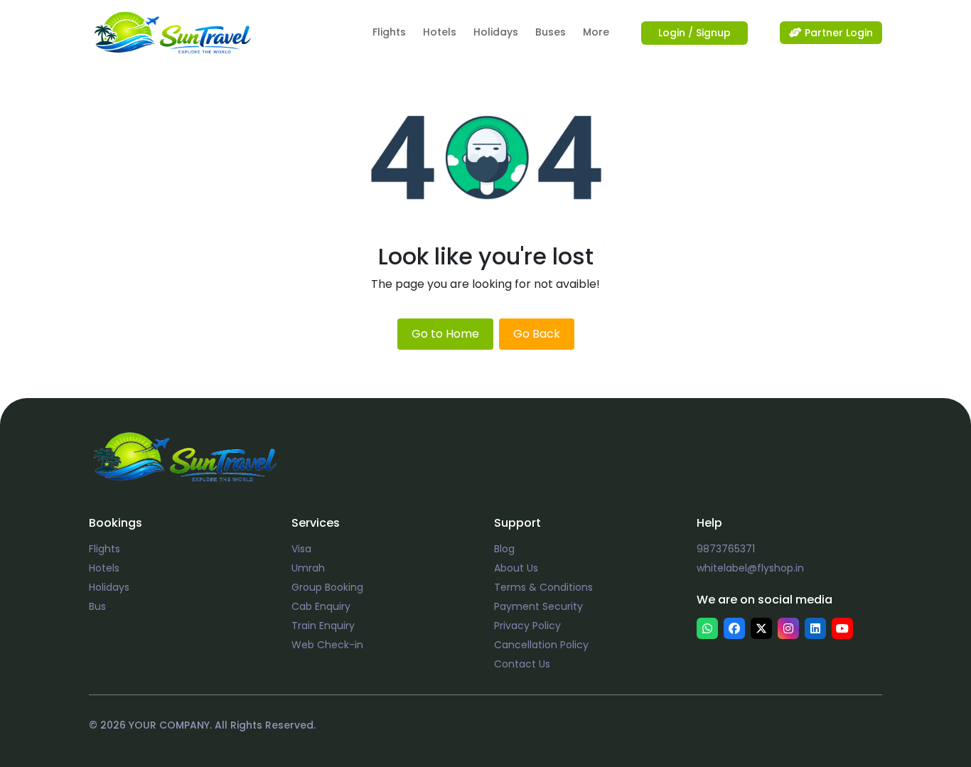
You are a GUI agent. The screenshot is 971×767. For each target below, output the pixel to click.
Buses (550, 32)
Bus (97, 606)
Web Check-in (327, 645)
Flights (389, 32)
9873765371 (726, 549)
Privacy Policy (527, 625)
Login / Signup (694, 33)
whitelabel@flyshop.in (750, 568)
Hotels (439, 32)
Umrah (308, 568)
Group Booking (327, 587)
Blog (504, 549)
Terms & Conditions (543, 587)
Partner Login (837, 33)
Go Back (536, 334)
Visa (301, 549)
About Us (516, 568)
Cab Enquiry (320, 606)
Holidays (495, 32)
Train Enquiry (323, 625)
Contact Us (522, 664)
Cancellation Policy (541, 645)
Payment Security (538, 606)
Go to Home (445, 334)
